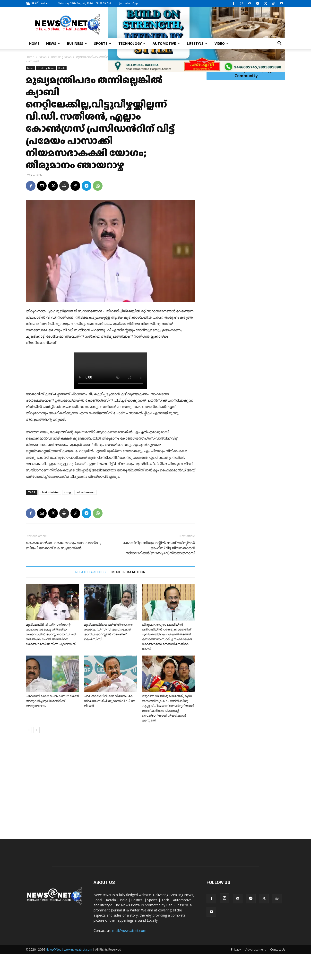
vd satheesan (86, 492)
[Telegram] (257, 3)
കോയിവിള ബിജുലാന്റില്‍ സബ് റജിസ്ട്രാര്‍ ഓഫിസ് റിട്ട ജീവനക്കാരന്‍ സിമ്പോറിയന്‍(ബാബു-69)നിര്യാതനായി (159, 548)
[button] (279, 44)
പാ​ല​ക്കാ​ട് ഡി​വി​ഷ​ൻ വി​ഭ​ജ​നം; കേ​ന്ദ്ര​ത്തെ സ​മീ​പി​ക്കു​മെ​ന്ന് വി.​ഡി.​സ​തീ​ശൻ (109, 701)
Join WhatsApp (128, 3)
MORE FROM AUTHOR (128, 572)
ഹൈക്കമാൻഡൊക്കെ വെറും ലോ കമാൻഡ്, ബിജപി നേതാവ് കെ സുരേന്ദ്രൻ (63, 545)
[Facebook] (233, 3)
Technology (130, 43)
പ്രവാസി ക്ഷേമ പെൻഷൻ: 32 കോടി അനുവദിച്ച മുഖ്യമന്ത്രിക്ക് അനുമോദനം (52, 701)
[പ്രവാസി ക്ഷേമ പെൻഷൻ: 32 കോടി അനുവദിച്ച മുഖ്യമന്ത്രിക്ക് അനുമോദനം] (52, 674)
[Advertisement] (155, 793)
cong (67, 492)
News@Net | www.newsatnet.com (69, 949)
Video (220, 43)
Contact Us (277, 949)
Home (34, 43)
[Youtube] (281, 3)
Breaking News (61, 57)
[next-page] (37, 730)
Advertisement (255, 949)
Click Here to (246, 73)
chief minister (50, 492)
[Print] (64, 186)
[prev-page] (29, 730)
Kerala (61, 68)
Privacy (236, 949)
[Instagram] (241, 3)
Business (75, 43)
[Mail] (249, 3)
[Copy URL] (75, 186)
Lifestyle (195, 43)
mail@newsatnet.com (129, 930)
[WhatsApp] (273, 3)
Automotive (164, 43)
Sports (100, 43)
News (51, 43)
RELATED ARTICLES (90, 572)
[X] (265, 3)
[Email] (42, 186)
